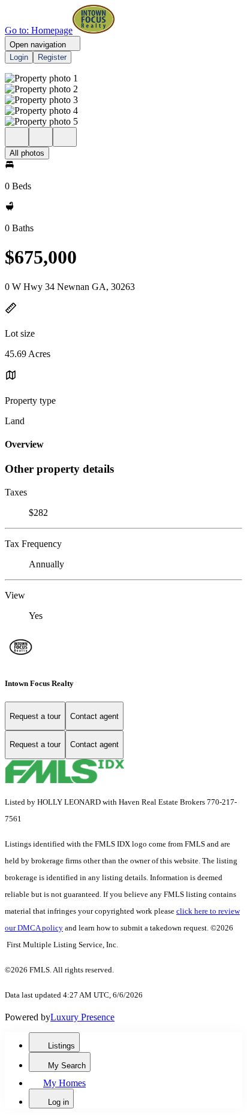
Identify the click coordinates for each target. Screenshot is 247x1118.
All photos (27, 153)
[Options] (17, 137)
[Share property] (65, 137)
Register (52, 57)
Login (19, 57)
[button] (123, 78)
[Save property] (41, 137)
